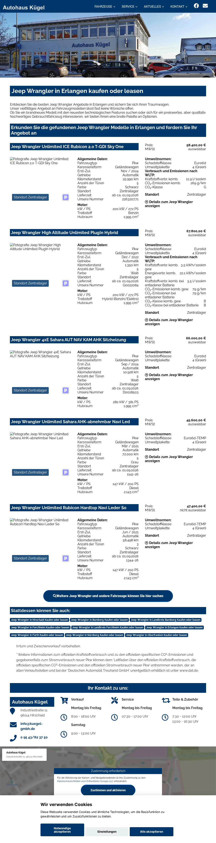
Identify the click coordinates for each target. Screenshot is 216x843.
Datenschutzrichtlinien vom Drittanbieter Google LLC (85, 781)
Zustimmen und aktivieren (108, 790)
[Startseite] (26, 6)
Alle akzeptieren (151, 831)
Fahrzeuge (103, 6)
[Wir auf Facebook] (196, 6)
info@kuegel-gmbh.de (31, 726)
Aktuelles (152, 6)
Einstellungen (106, 831)
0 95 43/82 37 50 (34, 737)
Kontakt (177, 6)
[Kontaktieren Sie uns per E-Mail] (205, 6)
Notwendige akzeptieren (62, 830)
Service (128, 6)
